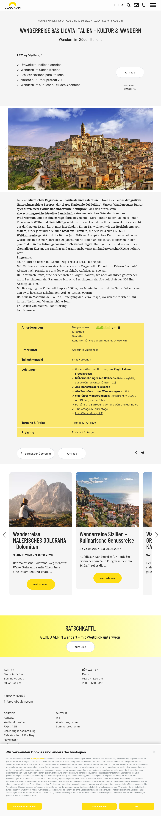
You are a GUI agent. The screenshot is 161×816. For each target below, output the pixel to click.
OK (136, 806)
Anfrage (130, 72)
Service (9, 713)
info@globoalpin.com (18, 701)
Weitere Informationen (24, 806)
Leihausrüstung (14, 744)
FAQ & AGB (10, 726)
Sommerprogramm (68, 726)
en (122, 4)
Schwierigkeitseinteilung (20, 730)
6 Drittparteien (37, 759)
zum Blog (80, 646)
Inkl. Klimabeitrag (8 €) (89, 413)
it (115, 4)
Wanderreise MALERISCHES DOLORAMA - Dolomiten (39, 540)
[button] (154, 751)
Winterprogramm (67, 722)
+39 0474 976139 (14, 695)
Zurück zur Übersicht (38, 453)
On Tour (61, 713)
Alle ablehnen (99, 806)
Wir (58, 717)
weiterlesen (40, 584)
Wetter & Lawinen (15, 722)
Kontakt (9, 717)
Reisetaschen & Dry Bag (19, 735)
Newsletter (11, 739)
